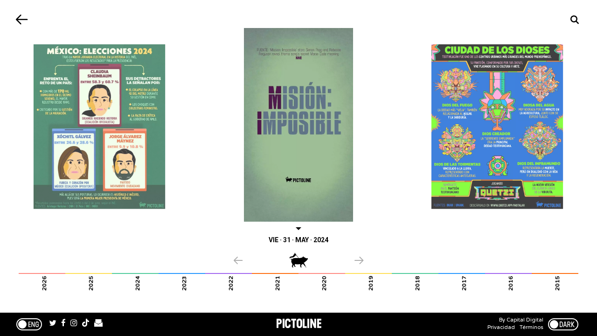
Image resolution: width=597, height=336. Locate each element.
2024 (137, 283)
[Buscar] (575, 20)
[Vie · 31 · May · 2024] (298, 125)
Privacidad (501, 327)
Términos (531, 327)
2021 (277, 283)
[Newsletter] (98, 324)
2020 (324, 283)
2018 (417, 283)
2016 (510, 283)
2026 (44, 283)
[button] (261, 261)
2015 (557, 283)
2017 (464, 283)
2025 (91, 283)
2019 (371, 283)
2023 (184, 283)
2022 (231, 283)
